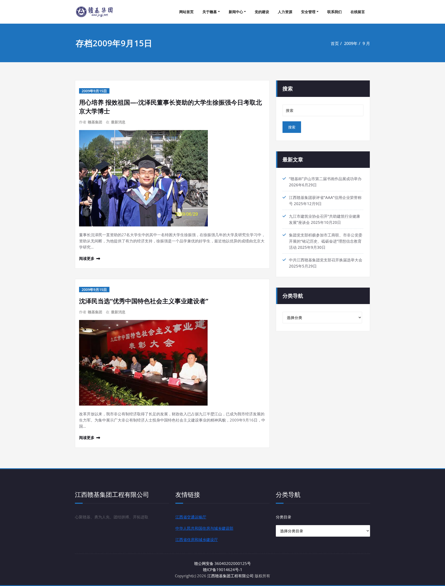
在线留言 (357, 11)
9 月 (366, 43)
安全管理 (308, 11)
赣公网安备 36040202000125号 (222, 563)
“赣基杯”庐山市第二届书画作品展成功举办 (325, 178)
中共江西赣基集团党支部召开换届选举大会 (325, 259)
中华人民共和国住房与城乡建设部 (204, 528)
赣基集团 (95, 122)
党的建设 (262, 11)
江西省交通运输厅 (190, 516)
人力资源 (285, 11)
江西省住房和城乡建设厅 (196, 539)
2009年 (350, 43)
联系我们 (334, 11)
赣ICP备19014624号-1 (222, 569)
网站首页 (186, 11)
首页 (335, 43)
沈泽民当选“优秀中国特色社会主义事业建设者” (143, 301)
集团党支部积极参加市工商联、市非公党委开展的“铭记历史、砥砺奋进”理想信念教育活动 (325, 241)
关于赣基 (209, 11)
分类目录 (283, 516)
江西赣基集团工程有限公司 (230, 575)
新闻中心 (236, 11)
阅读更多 (87, 258)
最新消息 (118, 122)
